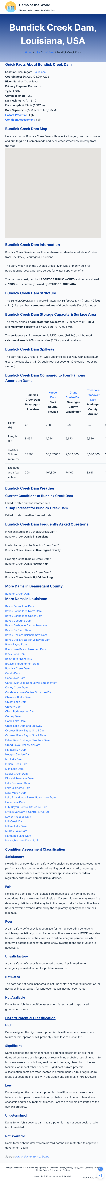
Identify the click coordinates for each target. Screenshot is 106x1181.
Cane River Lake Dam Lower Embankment (31, 682)
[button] (53, 531)
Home (28, 52)
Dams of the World (34, 5)
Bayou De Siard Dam (18, 630)
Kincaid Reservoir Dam (19, 778)
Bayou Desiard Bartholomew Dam (26, 635)
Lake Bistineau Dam (17, 783)
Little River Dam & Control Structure (27, 811)
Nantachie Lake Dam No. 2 (21, 840)
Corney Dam (13, 716)
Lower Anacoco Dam (18, 816)
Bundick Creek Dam (17, 593)
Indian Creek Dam (16, 764)
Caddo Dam (12, 673)
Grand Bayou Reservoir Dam (22, 745)
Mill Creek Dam (14, 821)
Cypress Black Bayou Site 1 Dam (25, 730)
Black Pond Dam (15, 654)
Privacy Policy (72, 1167)
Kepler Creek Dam (16, 773)
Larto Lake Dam (15, 802)
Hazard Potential (15, 115)
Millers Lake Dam (16, 826)
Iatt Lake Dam (13, 759)
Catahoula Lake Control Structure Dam (29, 692)
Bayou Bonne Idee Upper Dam (23, 615)
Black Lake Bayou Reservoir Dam (25, 649)
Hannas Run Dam (15, 749)
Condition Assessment (20, 119)
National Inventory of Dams (32, 1156)
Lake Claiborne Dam (17, 788)
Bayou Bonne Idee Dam (19, 606)
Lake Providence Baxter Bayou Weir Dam (30, 797)
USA (37, 52)
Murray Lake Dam (16, 831)
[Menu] (99, 7)
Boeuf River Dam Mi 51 (19, 658)
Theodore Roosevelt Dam (93, 394)
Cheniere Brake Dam (18, 697)
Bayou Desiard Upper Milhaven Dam (27, 639)
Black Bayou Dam (16, 644)
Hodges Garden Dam (18, 754)
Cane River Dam (15, 678)
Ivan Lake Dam (14, 768)
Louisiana (48, 52)
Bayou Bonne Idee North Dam (23, 611)
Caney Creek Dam (16, 687)
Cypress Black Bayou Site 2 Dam (25, 735)
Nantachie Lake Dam (18, 835)
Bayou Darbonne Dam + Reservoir (26, 625)
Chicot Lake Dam (15, 702)
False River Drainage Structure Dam (27, 740)
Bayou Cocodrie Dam (18, 620)
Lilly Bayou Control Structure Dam (26, 807)
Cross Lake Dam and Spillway (23, 725)
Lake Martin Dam (15, 792)
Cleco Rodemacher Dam (20, 711)
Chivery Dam (13, 706)
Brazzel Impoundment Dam (22, 663)
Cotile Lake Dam (15, 721)
